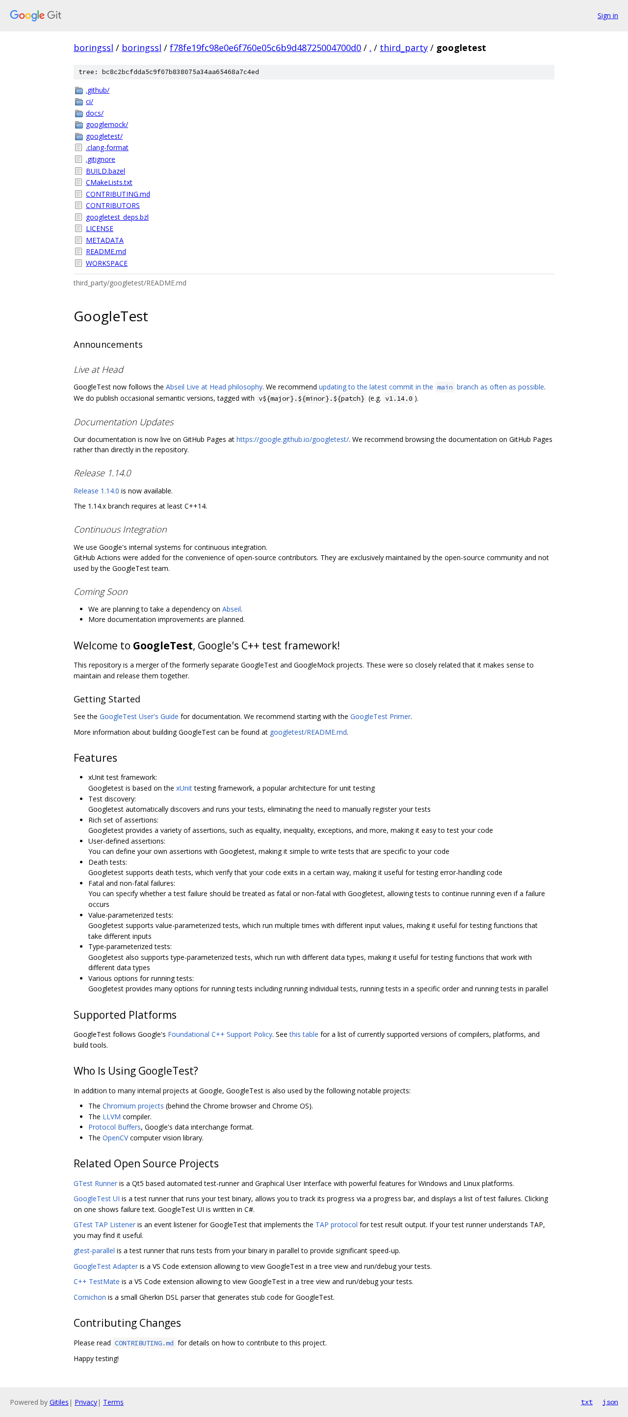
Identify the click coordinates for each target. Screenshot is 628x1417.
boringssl (93, 47)
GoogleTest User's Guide (139, 716)
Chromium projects (133, 1105)
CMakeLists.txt (109, 182)
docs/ (95, 113)
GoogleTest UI (97, 1198)
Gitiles (59, 1402)
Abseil (231, 609)
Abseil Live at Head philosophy (214, 386)
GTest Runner (95, 1183)
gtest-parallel (94, 1250)
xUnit (184, 788)
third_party (404, 47)
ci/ (89, 101)
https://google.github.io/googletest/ (292, 439)
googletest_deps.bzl (117, 217)
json (610, 1401)
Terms (113, 1402)
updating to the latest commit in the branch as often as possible (431, 386)
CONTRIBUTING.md (118, 194)
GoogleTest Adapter (106, 1266)
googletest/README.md (308, 732)
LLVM (112, 1116)
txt (587, 1401)
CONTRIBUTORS (113, 205)
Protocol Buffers (114, 1127)
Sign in (608, 15)
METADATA (105, 240)
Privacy (86, 1402)
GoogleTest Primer (380, 716)
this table (303, 1034)
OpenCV (115, 1137)
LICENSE (99, 228)
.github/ (97, 90)
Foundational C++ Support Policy (220, 1034)
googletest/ (104, 136)
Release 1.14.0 (96, 490)
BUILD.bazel (105, 171)
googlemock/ (107, 124)
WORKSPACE (107, 263)
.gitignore (100, 159)
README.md (106, 251)
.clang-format (107, 147)
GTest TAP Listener (104, 1224)
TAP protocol (336, 1224)
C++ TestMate (97, 1281)
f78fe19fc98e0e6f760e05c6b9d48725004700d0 (265, 47)
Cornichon (90, 1297)
